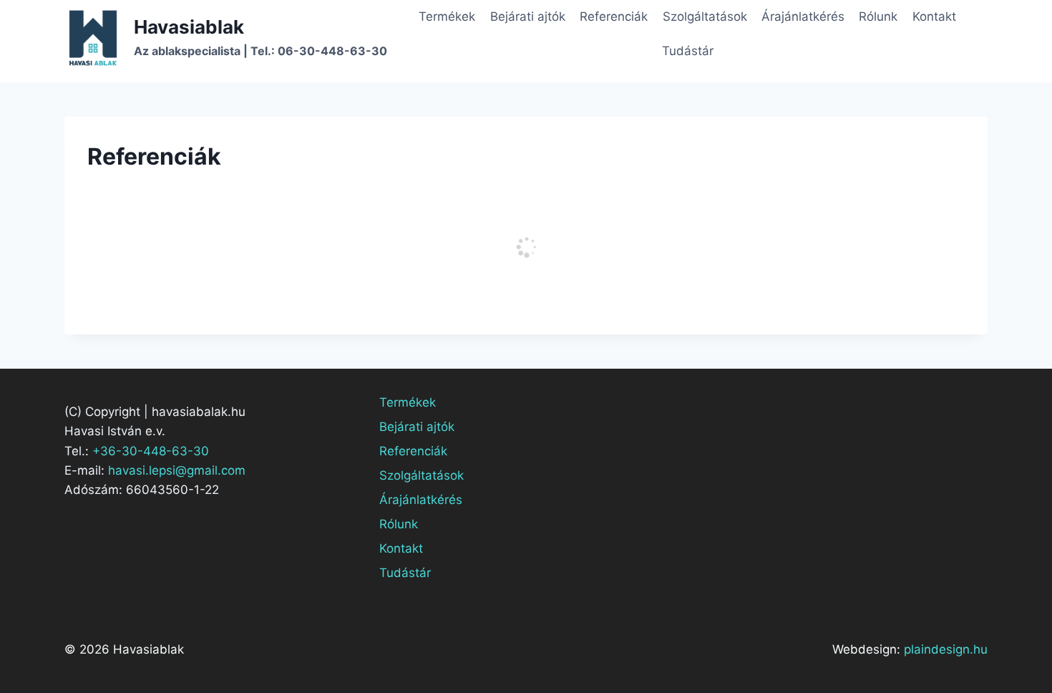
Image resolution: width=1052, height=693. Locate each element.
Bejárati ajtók (527, 16)
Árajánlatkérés (802, 16)
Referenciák (614, 16)
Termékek (447, 16)
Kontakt (934, 16)
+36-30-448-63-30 (150, 451)
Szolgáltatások (705, 16)
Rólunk (878, 16)
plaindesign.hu (946, 649)
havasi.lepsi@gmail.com (176, 470)
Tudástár (687, 51)
